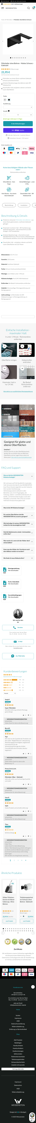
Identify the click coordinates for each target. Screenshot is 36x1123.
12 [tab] (26, 928)
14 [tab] (30, 928)
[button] (5, 69)
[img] (18, 705)
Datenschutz (18, 1085)
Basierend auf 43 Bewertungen (12, 676)
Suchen (18, 1015)
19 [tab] (9, 930)
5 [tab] (19, 57)
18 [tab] (7, 930)
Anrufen (20, 627)
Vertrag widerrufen (18, 1069)
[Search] (28, 8)
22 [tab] (15, 930)
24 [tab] (20, 930)
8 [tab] (25, 57)
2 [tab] (12, 57)
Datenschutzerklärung (18, 1024)
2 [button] (14, 860)
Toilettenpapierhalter (18, 1059)
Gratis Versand (6, 1)
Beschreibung (9, 205)
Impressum (18, 1018)
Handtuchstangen (18, 1051)
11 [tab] (24, 928)
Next (33, 41)
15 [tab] (32, 928)
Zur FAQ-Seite (20, 656)
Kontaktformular (18, 648)
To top (33, 987)
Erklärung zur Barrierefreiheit (18, 1029)
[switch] (32, 1120)
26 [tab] (24, 930)
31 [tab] (18, 932)
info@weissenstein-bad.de (18, 1005)
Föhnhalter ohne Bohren (23, 220)
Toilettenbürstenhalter (18, 1056)
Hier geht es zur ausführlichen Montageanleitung (18, 391)
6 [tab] (21, 57)
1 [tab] (10, 57)
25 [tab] (22, 930)
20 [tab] (11, 930)
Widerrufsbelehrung (18, 1026)
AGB (18, 1021)
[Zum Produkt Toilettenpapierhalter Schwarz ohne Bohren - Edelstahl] (26, 886)
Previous (2, 41)
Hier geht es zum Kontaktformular (21, 457)
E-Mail (20, 641)
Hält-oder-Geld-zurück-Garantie (19, 1)
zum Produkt (9, 921)
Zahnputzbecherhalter (18, 1062)
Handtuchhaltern (18, 1048)
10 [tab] (22, 928)
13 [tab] (28, 928)
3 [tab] (14, 57)
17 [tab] (5, 930)
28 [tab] (28, 930)
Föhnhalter (9, 19)
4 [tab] (16, 57)
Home (3, 19)
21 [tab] (13, 930)
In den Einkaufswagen (18, 123)
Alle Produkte (18, 1040)
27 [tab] (26, 930)
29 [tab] (30, 930)
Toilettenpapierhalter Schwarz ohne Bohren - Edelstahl (26, 899)
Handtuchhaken (18, 1045)
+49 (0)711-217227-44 (18, 994)
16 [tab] (3, 930)
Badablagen (18, 1043)
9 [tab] (20, 928)
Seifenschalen (18, 1054)
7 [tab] (23, 57)
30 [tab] (32, 930)
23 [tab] (18, 930)
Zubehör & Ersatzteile (18, 1065)
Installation (24, 205)
